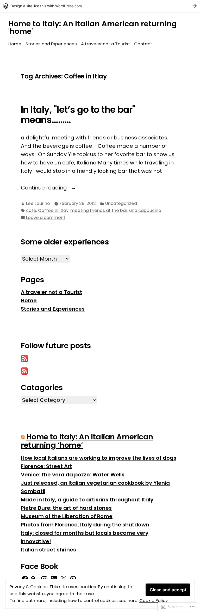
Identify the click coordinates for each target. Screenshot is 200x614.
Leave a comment (45, 217)
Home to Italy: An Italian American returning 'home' (92, 27)
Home (14, 44)
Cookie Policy (153, 601)
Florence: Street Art (46, 466)
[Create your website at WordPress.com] (100, 6)
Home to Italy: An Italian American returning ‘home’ (87, 441)
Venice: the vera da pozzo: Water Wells (72, 474)
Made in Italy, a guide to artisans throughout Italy (87, 499)
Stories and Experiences (51, 44)
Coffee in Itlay (53, 210)
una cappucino (145, 210)
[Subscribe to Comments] (24, 370)
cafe (31, 210)
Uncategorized (121, 203)
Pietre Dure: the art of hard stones (66, 508)
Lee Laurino (38, 203)
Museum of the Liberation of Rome (67, 516)
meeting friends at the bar (98, 210)
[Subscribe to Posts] (24, 358)
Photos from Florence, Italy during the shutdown (85, 524)
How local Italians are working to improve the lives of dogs (98, 458)
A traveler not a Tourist (105, 44)
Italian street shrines (48, 549)
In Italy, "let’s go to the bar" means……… (78, 114)
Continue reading (44, 188)
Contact (143, 44)
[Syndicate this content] (22, 437)
